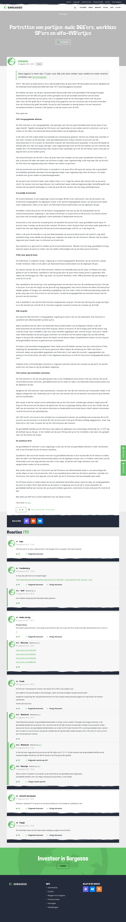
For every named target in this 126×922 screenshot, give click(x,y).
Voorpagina (63, 14)
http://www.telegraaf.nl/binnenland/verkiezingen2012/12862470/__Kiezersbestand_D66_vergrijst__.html (54, 580)
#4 (39, 715)
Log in (117, 7)
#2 (35, 591)
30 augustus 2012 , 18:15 (25, 620)
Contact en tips (86, 2)
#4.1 (40, 745)
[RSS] (99, 889)
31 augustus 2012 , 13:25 (25, 826)
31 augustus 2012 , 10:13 (25, 717)
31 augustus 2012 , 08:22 (25, 594)
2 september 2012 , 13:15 (25, 769)
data (32, 509)
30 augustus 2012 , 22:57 (25, 646)
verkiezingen (50, 509)
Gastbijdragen (53, 907)
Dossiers (83, 7)
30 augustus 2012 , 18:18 (25, 684)
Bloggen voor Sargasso (56, 895)
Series (90, 7)
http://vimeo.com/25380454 (26, 658)
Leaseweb (76, 2)
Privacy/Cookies (98, 2)
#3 (39, 643)
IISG (29, 503)
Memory (98, 7)
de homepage (39, 76)
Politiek (39, 64)
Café (111, 7)
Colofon (51, 891)
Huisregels (52, 903)
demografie (40, 509)
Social (105, 7)
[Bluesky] (92, 889)
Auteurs (107, 2)
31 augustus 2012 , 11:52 (25, 748)
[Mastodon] (85, 889)
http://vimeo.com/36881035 (26, 662)
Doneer (68, 2)
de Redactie (23, 61)
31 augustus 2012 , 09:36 (25, 799)
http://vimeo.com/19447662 (26, 654)
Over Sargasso (116, 2)
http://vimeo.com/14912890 (26, 650)
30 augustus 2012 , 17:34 (25, 571)
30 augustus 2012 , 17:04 (25, 544)
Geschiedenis (52, 888)
